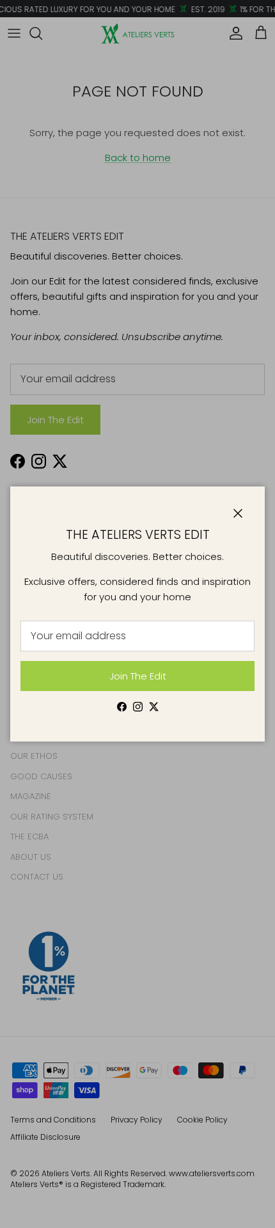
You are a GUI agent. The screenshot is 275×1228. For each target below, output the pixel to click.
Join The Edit (137, 676)
